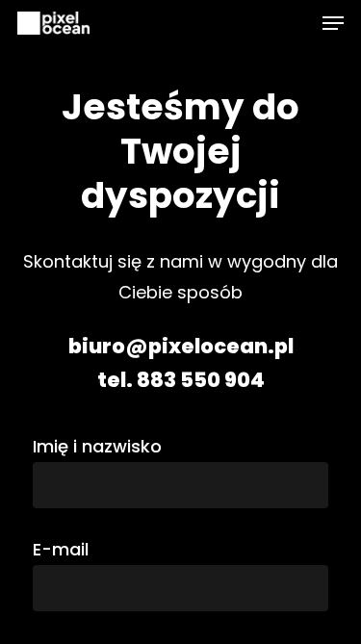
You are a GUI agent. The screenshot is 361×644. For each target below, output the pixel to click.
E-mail (61, 549)
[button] (333, 23)
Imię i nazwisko (97, 446)
